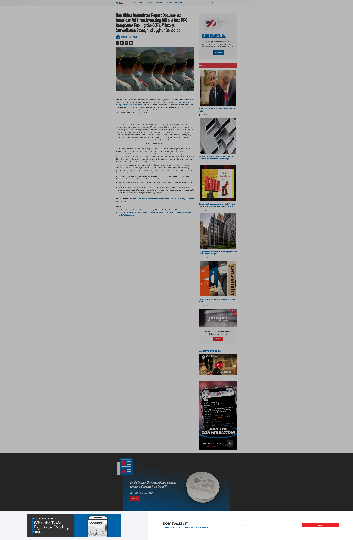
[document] (176, 270)
